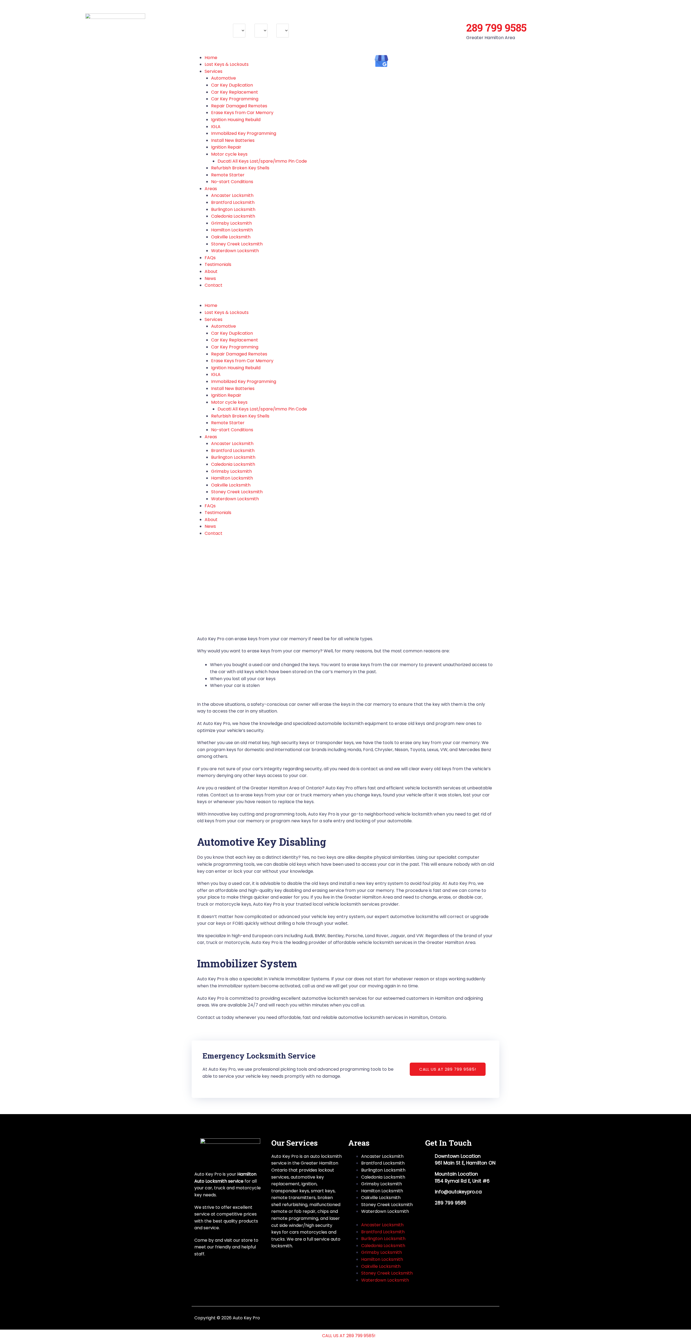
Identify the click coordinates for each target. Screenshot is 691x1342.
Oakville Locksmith (230, 237)
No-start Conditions (232, 182)
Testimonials (218, 264)
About (211, 271)
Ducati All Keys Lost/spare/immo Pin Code (262, 161)
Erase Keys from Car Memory (242, 112)
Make (239, 20)
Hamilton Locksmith (232, 230)
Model (261, 20)
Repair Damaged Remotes (239, 106)
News (210, 278)
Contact (213, 285)
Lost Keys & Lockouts (227, 64)
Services (213, 71)
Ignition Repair (226, 147)
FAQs (210, 258)
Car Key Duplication (232, 85)
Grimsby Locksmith (231, 223)
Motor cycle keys (229, 154)
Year (281, 20)
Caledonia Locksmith (233, 216)
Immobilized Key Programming (243, 133)
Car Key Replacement (234, 92)
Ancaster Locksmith (232, 195)
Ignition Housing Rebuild (235, 120)
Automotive (223, 78)
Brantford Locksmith (233, 202)
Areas (211, 189)
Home (211, 57)
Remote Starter (228, 175)
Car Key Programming (234, 99)
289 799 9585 (496, 27)
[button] (269, 298)
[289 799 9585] (473, 12)
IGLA (216, 127)
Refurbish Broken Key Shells (240, 168)
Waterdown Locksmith (235, 251)
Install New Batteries (233, 140)
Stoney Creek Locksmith (237, 244)
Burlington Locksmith (233, 209)
